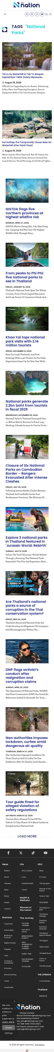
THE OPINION (44, 974)
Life (22, 864)
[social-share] (27, 14)
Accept (8, 1027)
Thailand (42, 989)
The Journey (27, 918)
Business (7, 917)
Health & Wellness (25, 899)
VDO (40, 864)
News (5, 864)
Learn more (8, 1022)
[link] (27, 70)
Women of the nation (26, 909)
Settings (9, 1033)
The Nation (40, 1044)
